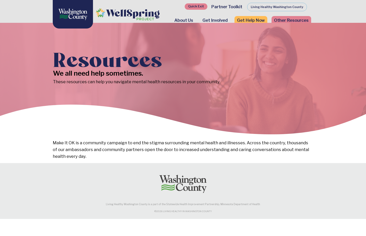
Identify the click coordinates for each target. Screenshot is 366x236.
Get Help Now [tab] (251, 20)
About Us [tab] (183, 20)
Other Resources (291, 20)
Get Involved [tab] (215, 20)
